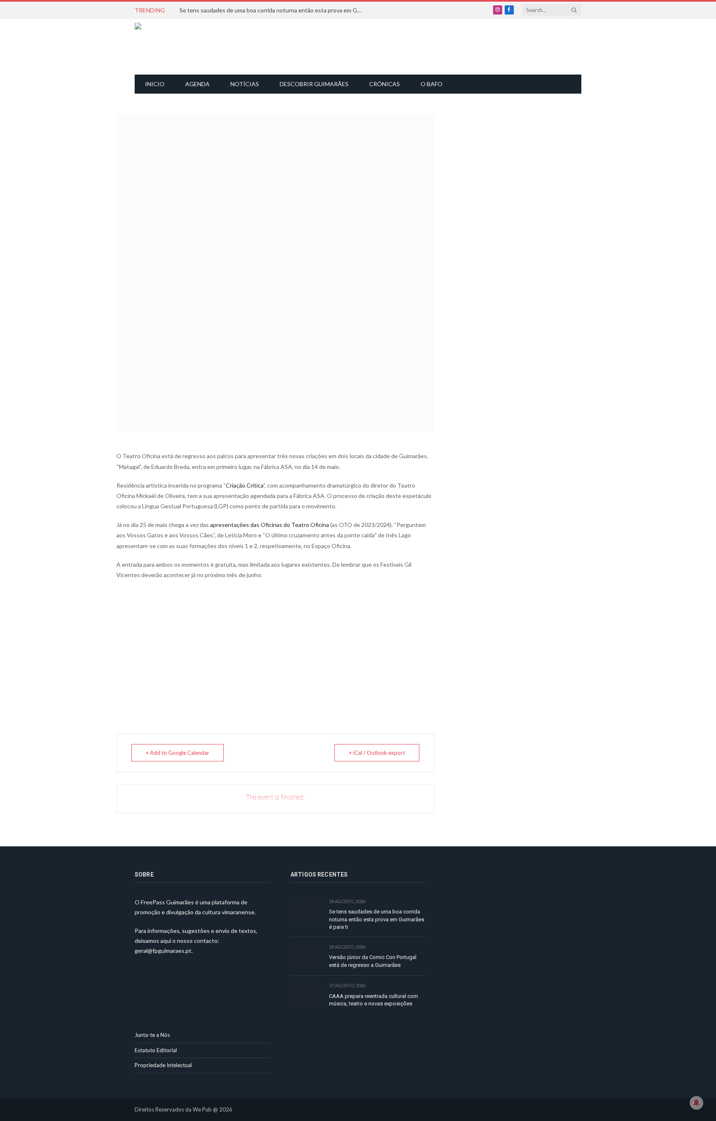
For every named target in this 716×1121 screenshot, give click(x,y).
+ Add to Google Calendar (177, 752)
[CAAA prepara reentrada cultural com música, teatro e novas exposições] (306, 994)
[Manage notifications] (696, 1102)
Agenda (197, 83)
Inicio (154, 83)
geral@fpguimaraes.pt (163, 950)
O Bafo (432, 83)
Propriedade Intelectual (163, 1065)
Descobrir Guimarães (314, 83)
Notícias (244, 83)
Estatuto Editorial (156, 1050)
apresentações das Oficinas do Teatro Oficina (269, 524)
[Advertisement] (362, 45)
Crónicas (384, 83)
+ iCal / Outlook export (377, 752)
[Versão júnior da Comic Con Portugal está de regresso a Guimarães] (306, 956)
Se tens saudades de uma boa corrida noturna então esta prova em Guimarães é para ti (272, 10)
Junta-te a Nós (152, 1035)
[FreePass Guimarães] (175, 47)
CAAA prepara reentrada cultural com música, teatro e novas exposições (373, 1000)
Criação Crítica (244, 485)
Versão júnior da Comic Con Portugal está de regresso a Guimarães (372, 961)
